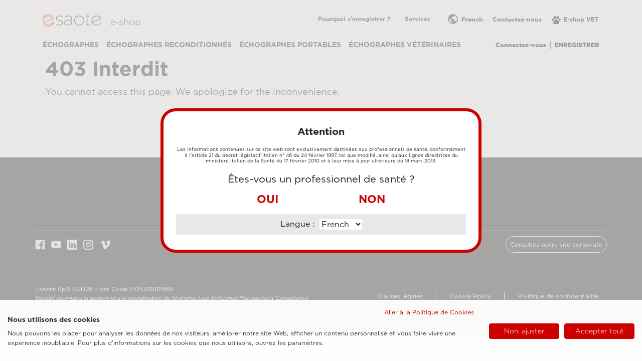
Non (372, 199)
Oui (267, 199)
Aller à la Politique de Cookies (429, 312)
